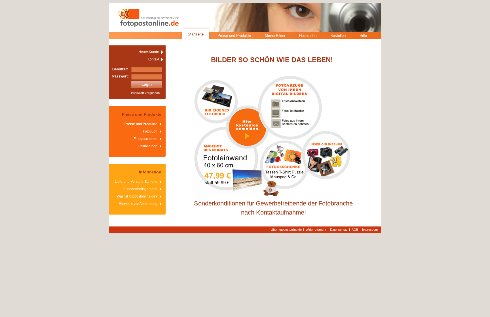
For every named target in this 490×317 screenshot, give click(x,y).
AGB (355, 229)
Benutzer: (120, 69)
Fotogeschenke (145, 139)
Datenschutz (339, 229)
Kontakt (153, 59)
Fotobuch (150, 131)
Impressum (370, 229)
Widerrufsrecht (316, 229)
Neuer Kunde (148, 52)
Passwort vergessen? (146, 93)
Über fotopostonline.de (286, 229)
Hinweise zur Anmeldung (138, 204)
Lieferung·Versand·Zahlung (136, 182)
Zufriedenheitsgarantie (139, 189)
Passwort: (120, 76)
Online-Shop (147, 146)
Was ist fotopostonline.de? (137, 196)
